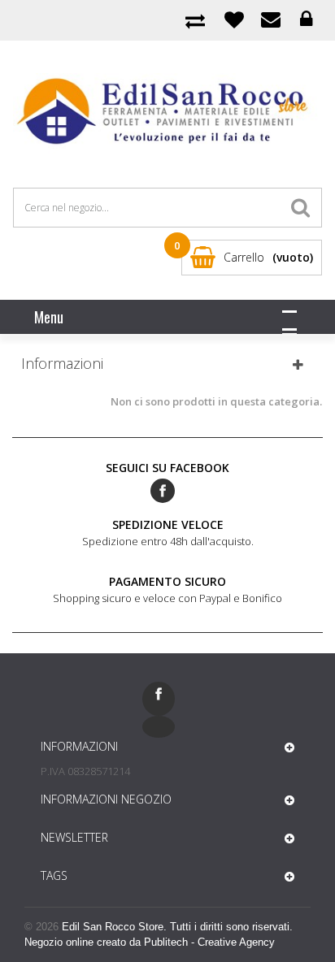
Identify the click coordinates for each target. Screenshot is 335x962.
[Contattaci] (270, 19)
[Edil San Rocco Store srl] (167, 112)
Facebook (162, 491)
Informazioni (62, 363)
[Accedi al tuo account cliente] (306, 19)
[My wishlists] (234, 19)
